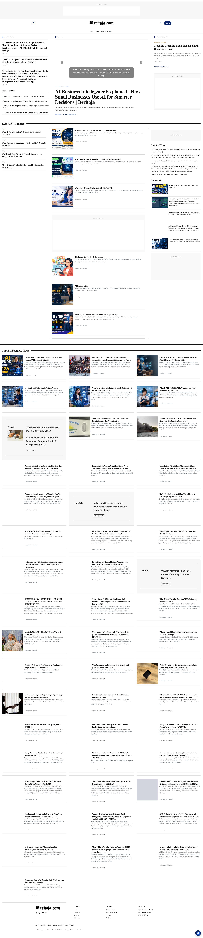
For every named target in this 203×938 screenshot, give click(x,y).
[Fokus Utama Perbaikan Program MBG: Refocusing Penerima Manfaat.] (147, 607)
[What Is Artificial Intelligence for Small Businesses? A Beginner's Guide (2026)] (79, 396)
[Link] (15, 435)
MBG (97, 31)
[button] (62, 62)
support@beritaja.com (144, 912)
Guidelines (77, 918)
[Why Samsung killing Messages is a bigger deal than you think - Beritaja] (147, 640)
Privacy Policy (110, 910)
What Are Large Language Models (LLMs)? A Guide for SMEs (25, 101)
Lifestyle (60, 925)
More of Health (165, 583)
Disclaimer (109, 915)
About (75, 910)
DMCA (108, 918)
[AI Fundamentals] (62, 294)
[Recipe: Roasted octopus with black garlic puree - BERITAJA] (12, 732)
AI (110, 31)
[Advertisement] (101, 11)
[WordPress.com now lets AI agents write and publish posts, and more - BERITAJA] (79, 671)
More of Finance (31, 450)
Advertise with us (69, 925)
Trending (103, 31)
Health (55, 925)
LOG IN (168, 23)
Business (42, 925)
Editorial (76, 915)
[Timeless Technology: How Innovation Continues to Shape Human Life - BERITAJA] (12, 671)
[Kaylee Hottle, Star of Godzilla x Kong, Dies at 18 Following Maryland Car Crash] (147, 502)
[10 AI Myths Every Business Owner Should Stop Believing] (62, 323)
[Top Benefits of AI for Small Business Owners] (12, 396)
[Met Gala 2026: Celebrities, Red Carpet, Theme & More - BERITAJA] (12, 640)
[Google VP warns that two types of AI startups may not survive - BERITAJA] (12, 760)
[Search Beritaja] (160, 23)
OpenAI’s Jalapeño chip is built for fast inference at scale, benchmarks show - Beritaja (24, 61)
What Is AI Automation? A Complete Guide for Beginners (23, 96)
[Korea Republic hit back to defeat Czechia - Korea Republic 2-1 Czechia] (147, 539)
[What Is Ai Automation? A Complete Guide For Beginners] (160, 189)
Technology (49, 925)
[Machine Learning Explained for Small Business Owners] (62, 139)
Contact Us (77, 912)
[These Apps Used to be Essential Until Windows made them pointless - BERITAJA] (12, 888)
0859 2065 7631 (143, 915)
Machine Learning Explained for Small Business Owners (176, 47)
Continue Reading (161, 67)
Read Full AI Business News (66, 115)
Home (91, 31)
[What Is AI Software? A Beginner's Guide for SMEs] (62, 196)
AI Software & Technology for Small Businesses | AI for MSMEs (25, 112)
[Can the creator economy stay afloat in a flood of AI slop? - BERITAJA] (79, 702)
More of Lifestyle (99, 516)
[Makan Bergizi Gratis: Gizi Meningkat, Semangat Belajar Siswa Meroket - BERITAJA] (12, 789)
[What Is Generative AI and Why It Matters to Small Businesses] (62, 167)
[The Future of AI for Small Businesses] (62, 265)
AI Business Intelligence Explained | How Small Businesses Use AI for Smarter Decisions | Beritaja (97, 96)
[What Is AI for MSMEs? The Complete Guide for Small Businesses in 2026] (147, 396)
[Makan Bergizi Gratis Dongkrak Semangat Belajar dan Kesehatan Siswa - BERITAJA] (79, 789)
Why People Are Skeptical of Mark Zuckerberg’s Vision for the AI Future (26, 106)
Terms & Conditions (112, 912)
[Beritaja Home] (101, 23)
